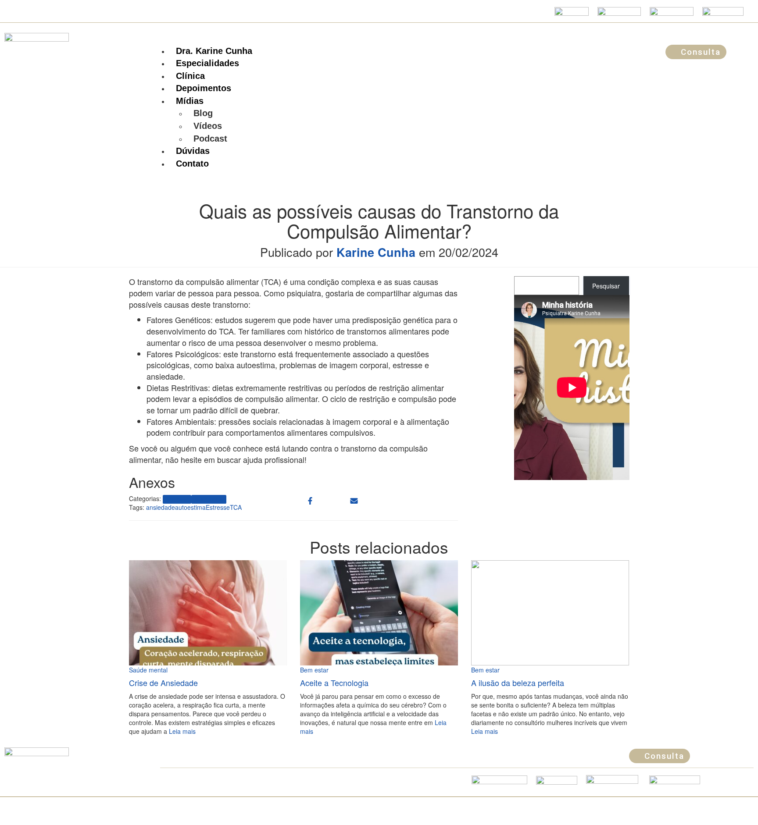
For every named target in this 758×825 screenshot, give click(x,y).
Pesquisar (606, 285)
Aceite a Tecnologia (334, 682)
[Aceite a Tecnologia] (379, 612)
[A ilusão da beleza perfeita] (550, 612)
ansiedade (160, 507)
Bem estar (176, 499)
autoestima (190, 507)
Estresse (218, 507)
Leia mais (181, 731)
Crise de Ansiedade (163, 682)
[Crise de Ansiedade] (208, 612)
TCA (236, 507)
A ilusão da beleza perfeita (517, 682)
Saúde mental (209, 499)
